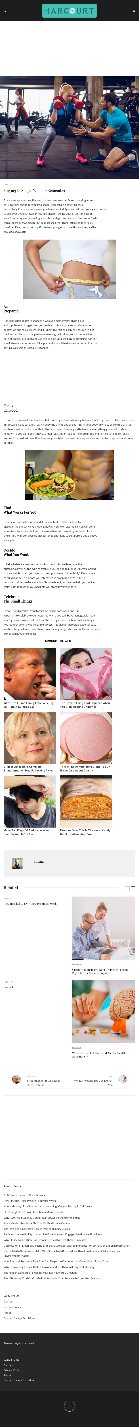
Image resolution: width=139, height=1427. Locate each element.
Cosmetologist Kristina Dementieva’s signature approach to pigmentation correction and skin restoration (67, 1245)
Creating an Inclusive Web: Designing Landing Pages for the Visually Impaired (100, 971)
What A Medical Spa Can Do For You (93, 1081)
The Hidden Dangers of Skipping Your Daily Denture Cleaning (40, 1272)
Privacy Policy (12, 1307)
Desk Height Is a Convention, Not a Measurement (33, 1212)
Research (8, 184)
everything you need (104, 429)
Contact (8, 987)
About (7, 1312)
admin (38, 861)
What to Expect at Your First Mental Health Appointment (99, 1055)
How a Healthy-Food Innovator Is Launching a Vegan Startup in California (48, 1206)
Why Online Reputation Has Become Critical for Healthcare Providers (45, 1240)
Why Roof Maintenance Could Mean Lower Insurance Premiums (42, 1217)
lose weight (14, 573)
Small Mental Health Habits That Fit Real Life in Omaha (37, 1223)
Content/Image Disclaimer (19, 1318)
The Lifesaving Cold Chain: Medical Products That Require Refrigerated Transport (53, 1278)
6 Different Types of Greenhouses (24, 1195)
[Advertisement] (69, 48)
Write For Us (11, 1295)
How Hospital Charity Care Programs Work (30, 903)
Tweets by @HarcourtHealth (20, 1343)
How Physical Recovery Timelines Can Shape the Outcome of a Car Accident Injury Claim (56, 1261)
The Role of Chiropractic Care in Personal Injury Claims (37, 1228)
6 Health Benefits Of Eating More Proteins (43, 1081)
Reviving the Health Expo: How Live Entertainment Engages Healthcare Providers (53, 1234)
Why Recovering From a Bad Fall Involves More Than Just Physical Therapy (49, 1267)
